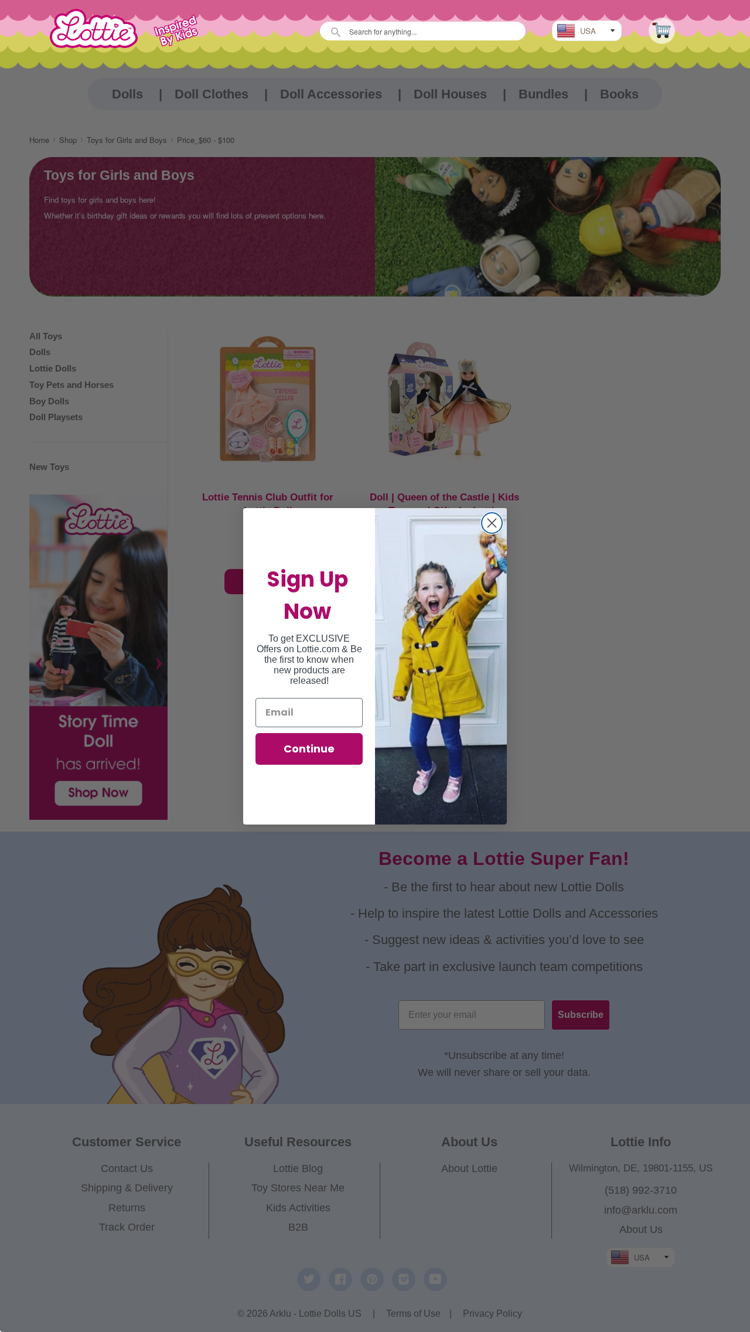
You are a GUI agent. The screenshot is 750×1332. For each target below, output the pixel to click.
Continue (309, 748)
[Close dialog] (492, 523)
